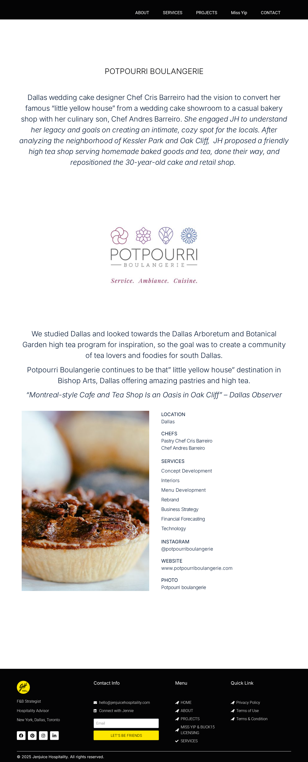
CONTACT (271, 12)
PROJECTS (206, 12)
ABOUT (142, 12)
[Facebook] (21, 735)
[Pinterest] (32, 735)
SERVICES (172, 12)
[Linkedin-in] (54, 735)
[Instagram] (43, 735)
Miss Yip (239, 12)
